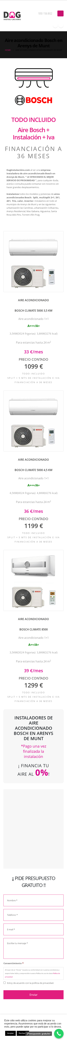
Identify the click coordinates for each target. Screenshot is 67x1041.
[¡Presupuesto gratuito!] (59, 1033)
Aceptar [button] (10, 1033)
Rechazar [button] (23, 1033)
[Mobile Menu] (60, 13)
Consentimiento (13, 963)
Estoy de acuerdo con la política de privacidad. (30, 983)
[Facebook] (55, 25)
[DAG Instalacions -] (12, 16)
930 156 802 (45, 13)
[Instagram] (61, 25)
